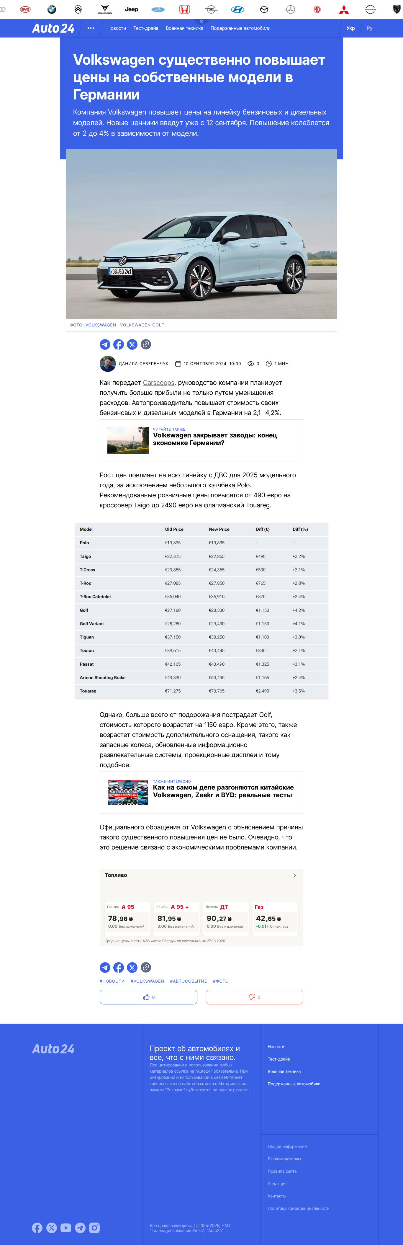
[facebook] (118, 344)
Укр (351, 28)
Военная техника (184, 28)
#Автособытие (188, 981)
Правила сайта (282, 1171)
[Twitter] (51, 1228)
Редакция (277, 1183)
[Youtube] (65, 1228)
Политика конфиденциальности (298, 1208)
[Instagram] (94, 1228)
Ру (370, 28)
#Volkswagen (147, 981)
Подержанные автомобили (241, 28)
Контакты (277, 1196)
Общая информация (287, 1146)
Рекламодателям (284, 1158)
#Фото (221, 981)
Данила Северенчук (144, 363)
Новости (116, 28)
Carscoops (158, 383)
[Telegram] (80, 1228)
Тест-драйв (145, 28)
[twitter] (132, 344)
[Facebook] (37, 1228)
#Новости (112, 981)
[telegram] (105, 344)
